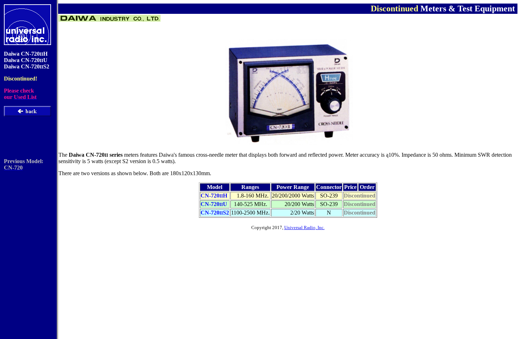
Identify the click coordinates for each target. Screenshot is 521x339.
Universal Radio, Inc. (304, 227)
